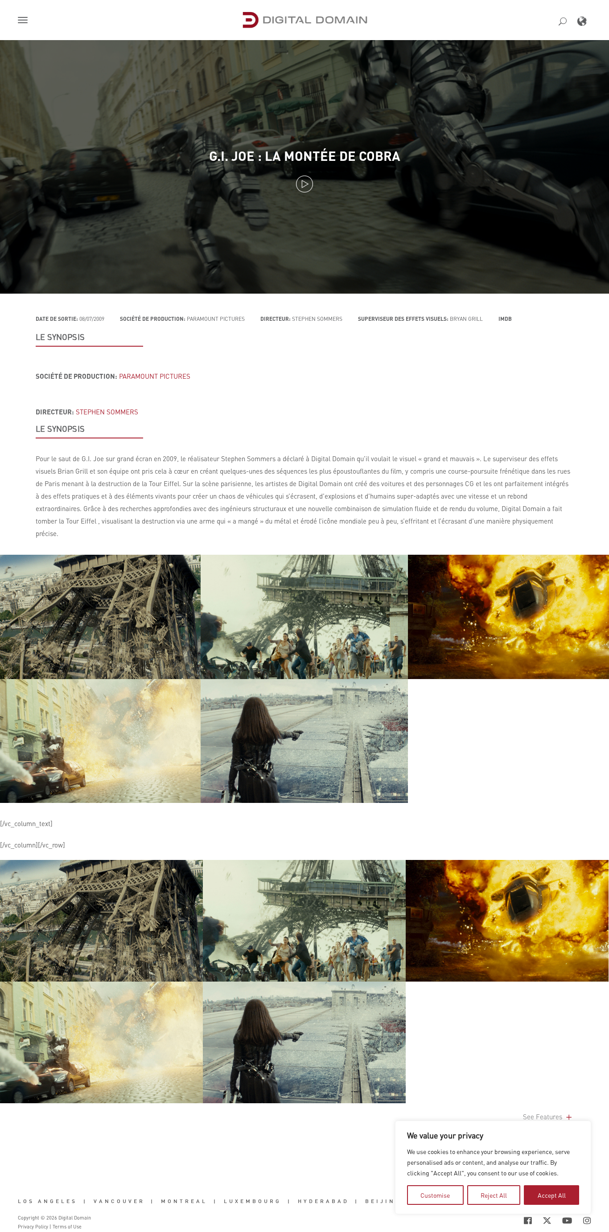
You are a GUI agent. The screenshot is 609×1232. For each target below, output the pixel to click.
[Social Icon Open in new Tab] (528, 1221)
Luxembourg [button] (252, 1201)
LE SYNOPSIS (60, 337)
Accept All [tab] (552, 1195)
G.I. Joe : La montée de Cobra (304, 155)
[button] (24, 21)
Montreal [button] (184, 1201)
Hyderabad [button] (323, 1201)
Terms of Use (67, 1227)
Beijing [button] (383, 1201)
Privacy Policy (33, 1227)
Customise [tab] (435, 1195)
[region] (493, 1167)
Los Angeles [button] (47, 1201)
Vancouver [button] (119, 1201)
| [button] (85, 1201)
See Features (543, 1116)
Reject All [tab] (494, 1195)
